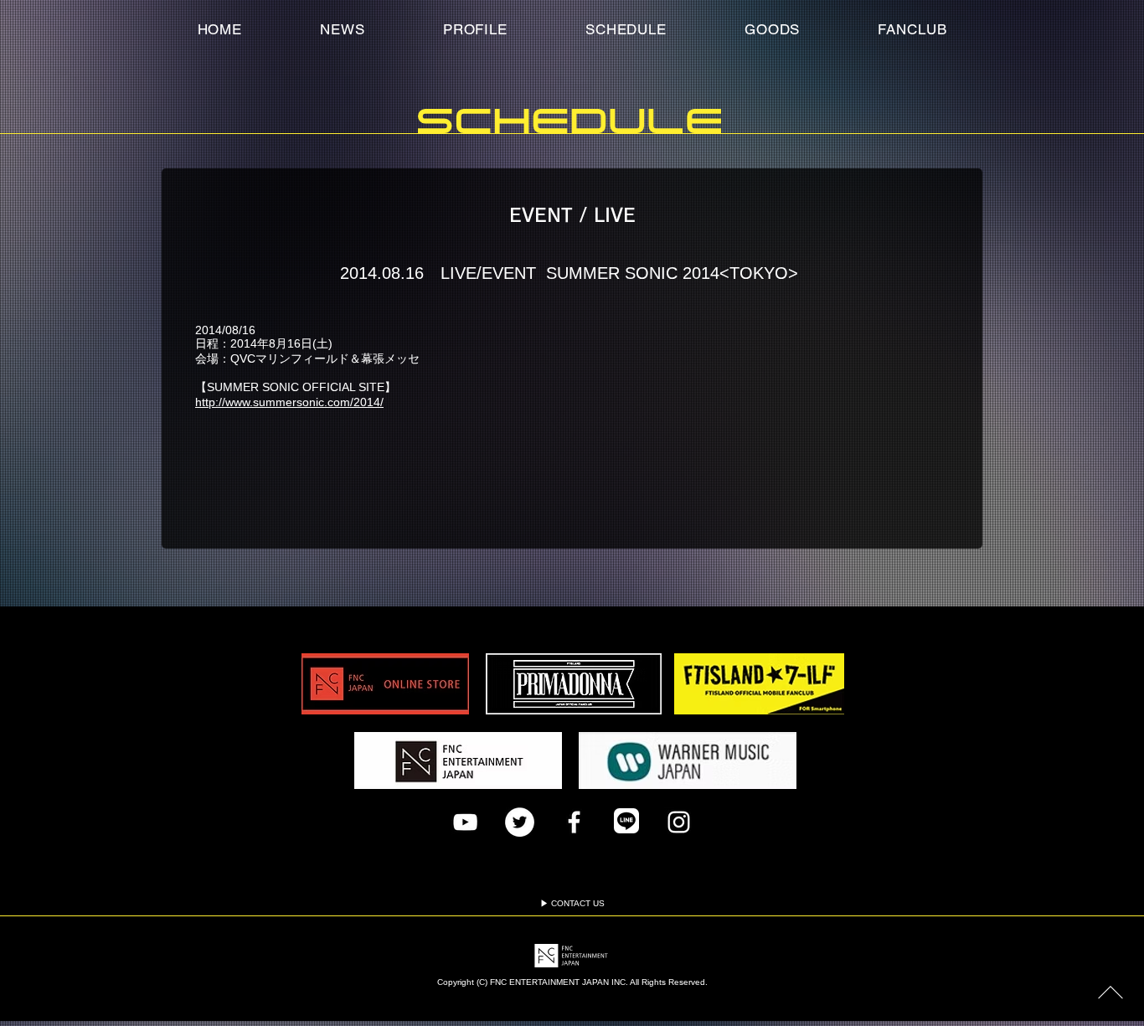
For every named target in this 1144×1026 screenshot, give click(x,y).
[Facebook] (574, 822)
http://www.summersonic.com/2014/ (289, 402)
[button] (912, 29)
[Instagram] (678, 822)
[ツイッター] (519, 822)
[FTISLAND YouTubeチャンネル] (465, 822)
